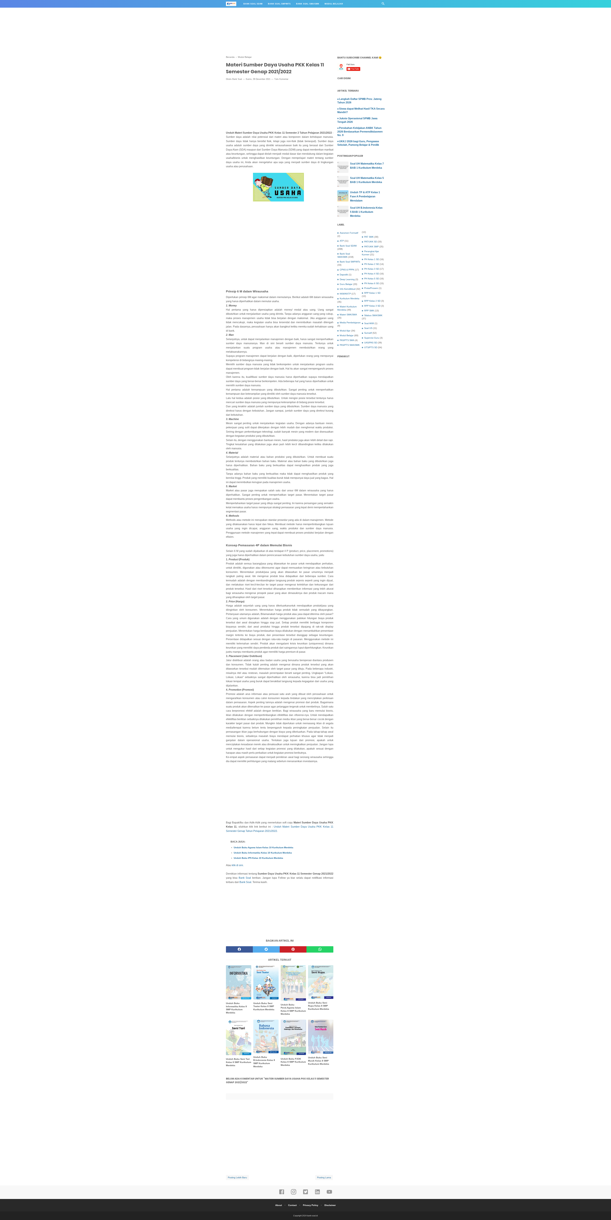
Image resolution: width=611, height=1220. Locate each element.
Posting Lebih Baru (237, 1177)
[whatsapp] (319, 949)
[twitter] (266, 949)
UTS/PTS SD (370, 347)
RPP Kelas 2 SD (372, 301)
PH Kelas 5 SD (371, 278)
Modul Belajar (334, 4)
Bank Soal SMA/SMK (307, 4)
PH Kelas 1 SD (371, 259)
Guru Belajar (346, 284)
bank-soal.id (312, 1216)
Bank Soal (237, 79)
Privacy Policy (310, 1205)
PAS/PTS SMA (347, 340)
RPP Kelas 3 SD (372, 306)
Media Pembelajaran (350, 322)
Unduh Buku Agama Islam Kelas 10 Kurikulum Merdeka (263, 847)
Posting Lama (324, 1177)
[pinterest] (293, 949)
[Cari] (383, 4)
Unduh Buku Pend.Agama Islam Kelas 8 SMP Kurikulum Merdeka (293, 1009)
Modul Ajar (345, 330)
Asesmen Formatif (349, 233)
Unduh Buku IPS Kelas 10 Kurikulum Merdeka (258, 858)
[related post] (238, 982)
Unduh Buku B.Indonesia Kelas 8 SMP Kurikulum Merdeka (264, 1062)
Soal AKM (369, 323)
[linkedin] (317, 1194)
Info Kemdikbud (347, 289)
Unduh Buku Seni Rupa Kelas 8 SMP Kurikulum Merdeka (318, 1005)
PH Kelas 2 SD (371, 264)
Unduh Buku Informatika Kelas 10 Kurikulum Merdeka (263, 852)
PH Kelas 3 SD (371, 269)
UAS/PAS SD (370, 342)
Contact (292, 1205)
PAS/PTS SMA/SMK (350, 345)
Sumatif (368, 333)
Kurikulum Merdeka (349, 298)
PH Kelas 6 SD (371, 283)
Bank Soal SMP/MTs (279, 4)
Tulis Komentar (281, 79)
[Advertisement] (95, 22)
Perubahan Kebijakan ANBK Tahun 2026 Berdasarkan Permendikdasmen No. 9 (360, 131)
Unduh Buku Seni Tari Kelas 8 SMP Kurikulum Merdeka (238, 1062)
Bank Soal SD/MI (253, 4)
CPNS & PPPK (347, 269)
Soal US (368, 328)
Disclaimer (330, 1205)
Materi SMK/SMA (348, 314)
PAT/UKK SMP (371, 246)
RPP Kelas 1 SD (372, 293)
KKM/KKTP (345, 293)
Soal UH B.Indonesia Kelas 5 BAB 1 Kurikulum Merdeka (366, 211)
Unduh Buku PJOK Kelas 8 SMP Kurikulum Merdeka (293, 1062)
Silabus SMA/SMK (373, 315)
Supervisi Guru (371, 338)
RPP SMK (369, 310)
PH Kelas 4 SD (371, 273)
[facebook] (239, 949)
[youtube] (329, 1194)
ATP (342, 241)
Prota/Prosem (371, 288)
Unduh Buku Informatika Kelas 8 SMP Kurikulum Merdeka (236, 1008)
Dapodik (344, 274)
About (278, 1205)
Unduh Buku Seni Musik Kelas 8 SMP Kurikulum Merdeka (318, 1060)
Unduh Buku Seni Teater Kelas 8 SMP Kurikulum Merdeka (263, 1006)
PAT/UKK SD (370, 241)
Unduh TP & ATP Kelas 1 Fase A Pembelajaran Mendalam (365, 196)
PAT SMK (369, 237)
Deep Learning (347, 279)
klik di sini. (238, 865)
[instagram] (293, 1194)
